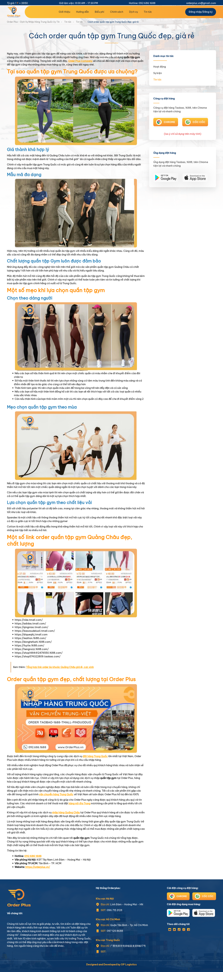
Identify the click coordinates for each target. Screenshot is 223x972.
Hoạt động (159, 66)
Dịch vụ (133, 11)
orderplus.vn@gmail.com (201, 3)
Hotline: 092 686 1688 (142, 3)
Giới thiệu (64, 11)
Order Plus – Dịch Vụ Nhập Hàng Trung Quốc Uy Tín (33, 22)
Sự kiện (157, 73)
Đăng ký (208, 11)
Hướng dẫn (82, 11)
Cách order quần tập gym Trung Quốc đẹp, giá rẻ (113, 22)
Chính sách (116, 11)
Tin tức (148, 11)
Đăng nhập (195, 11)
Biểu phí (99, 11)
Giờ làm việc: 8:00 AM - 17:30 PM (78, 3)
